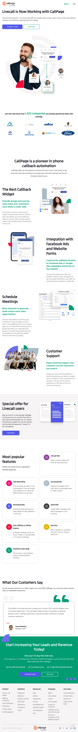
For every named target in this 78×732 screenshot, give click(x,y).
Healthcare (21, 693)
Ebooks (35, 696)
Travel (19, 710)
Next (11, 598)
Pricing (35, 702)
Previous (6, 598)
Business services (23, 699)
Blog (34, 693)
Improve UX (67, 699)
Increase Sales (68, 696)
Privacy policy (52, 702)
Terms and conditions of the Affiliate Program (53, 717)
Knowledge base (38, 704)
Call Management (8, 712)
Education (21, 696)
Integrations (37, 699)
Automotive (21, 704)
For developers (38, 710)
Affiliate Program (38, 707)
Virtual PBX (5, 706)
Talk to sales (31, 27)
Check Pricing (11, 433)
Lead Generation (68, 693)
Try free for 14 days (12, 27)
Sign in (66, 4)
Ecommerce (21, 707)
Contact (50, 699)
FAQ (34, 713)
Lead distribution (7, 703)
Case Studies (52, 696)
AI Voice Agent (7, 709)
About (50, 693)
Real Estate (21, 702)
